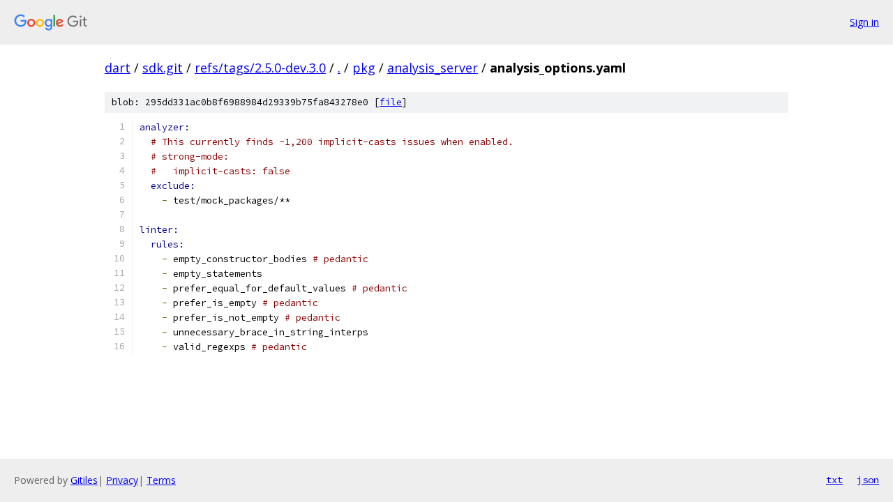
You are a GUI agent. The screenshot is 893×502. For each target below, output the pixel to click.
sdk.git (162, 67)
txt (834, 479)
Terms (161, 480)
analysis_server (432, 67)
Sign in (864, 22)
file (391, 102)
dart (117, 67)
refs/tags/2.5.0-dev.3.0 (260, 67)
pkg (363, 67)
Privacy (122, 480)
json (868, 479)
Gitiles (84, 480)
